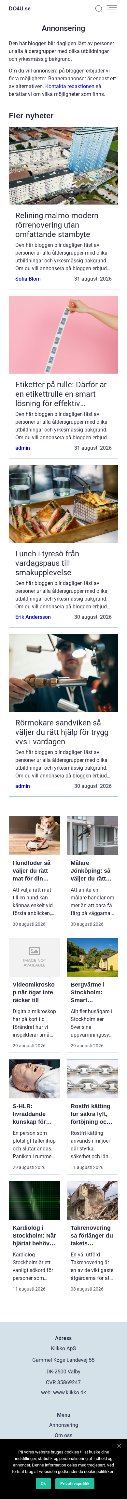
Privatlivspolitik (75, 1483)
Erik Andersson (33, 617)
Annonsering (63, 1425)
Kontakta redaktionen (69, 86)
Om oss (63, 1435)
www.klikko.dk (69, 1392)
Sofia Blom (28, 279)
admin (22, 448)
